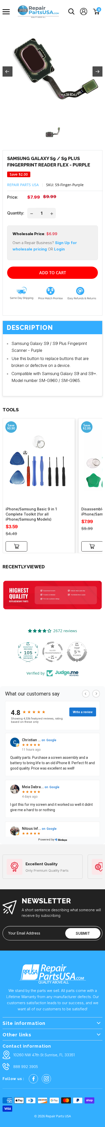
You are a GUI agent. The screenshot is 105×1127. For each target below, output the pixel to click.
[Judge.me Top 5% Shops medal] (77, 652)
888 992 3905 (25, 1066)
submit (83, 933)
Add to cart (52, 272)
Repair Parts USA (23, 184)
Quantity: (15, 212)
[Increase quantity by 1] (51, 213)
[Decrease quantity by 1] (31, 213)
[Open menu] (7, 12)
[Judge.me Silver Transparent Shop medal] (52, 652)
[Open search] (71, 11)
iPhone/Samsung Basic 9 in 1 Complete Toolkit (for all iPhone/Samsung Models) (31, 514)
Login (59, 249)
